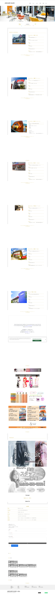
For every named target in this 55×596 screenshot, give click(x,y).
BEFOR (10, 553)
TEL (46, 3)
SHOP (43, 3)
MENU (18, 586)
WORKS (26, 586)
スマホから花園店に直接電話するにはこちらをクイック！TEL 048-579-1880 (28, 98)
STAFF (40, 3)
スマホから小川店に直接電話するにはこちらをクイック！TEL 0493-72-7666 (28, 183)
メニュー (33, 3)
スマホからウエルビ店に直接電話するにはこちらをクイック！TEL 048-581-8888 (28, 312)
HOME (30, 3)
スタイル (37, 3)
